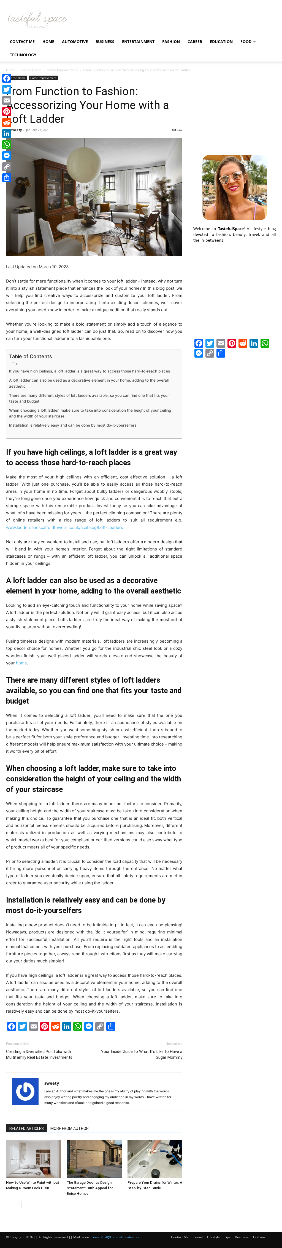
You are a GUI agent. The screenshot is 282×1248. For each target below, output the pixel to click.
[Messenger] (6, 155)
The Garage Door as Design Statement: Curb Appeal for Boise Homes (90, 1188)
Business (105, 41)
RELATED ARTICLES (26, 1128)
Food (245, 41)
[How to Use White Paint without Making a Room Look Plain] (33, 1159)
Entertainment (138, 41)
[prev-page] (9, 1204)
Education (221, 41)
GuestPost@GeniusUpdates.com (116, 1237)
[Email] (6, 100)
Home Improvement (62, 70)
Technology (23, 54)
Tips (227, 1237)
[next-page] (18, 1204)
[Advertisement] (234, 110)
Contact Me (22, 41)
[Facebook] (6, 78)
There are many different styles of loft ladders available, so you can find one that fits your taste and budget (89, 398)
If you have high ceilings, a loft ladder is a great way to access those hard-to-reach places (89, 371)
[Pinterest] (6, 111)
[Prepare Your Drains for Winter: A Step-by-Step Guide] (155, 1159)
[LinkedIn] (6, 133)
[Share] (6, 177)
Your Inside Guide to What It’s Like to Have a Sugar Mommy (141, 1054)
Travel (198, 1237)
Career (195, 41)
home (21, 663)
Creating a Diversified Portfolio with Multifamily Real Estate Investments (39, 1054)
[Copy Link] (6, 166)
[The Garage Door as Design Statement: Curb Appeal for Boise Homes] (94, 1159)
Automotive (75, 41)
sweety (16, 130)
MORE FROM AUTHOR (69, 1128)
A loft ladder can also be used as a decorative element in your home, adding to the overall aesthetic (89, 383)
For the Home (31, 70)
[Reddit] (6, 122)
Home (48, 41)
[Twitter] (6, 89)
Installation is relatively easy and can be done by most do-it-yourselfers (72, 425)
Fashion (171, 41)
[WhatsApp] (6, 144)
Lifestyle (213, 1237)
